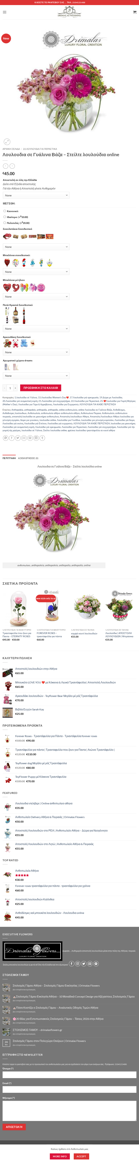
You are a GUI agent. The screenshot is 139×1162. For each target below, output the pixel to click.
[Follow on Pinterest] (96, 963)
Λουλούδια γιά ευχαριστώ (59, 423)
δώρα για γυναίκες (29, 420)
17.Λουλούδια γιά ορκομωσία (84, 397)
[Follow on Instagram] (78, 963)
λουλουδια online (47, 420)
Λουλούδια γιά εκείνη (13, 423)
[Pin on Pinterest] (30, 438)
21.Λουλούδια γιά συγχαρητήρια (54, 401)
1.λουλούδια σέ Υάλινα (26, 397)
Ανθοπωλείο (108, 413)
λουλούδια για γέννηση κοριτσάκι (97, 420)
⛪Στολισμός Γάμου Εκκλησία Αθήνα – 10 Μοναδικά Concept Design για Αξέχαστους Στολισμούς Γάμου (74, 996)
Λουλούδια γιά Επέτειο (35, 423)
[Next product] (5, 166)
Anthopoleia (17, 409)
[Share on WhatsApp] (5, 438)
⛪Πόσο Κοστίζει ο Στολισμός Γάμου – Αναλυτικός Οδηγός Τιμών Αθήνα (55, 1007)
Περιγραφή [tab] (9, 458)
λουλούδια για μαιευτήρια (123, 423)
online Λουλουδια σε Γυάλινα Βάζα (95, 409)
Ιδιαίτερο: (17, 217)
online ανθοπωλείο (68, 409)
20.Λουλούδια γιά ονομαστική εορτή (20, 401)
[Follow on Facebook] (71, 963)
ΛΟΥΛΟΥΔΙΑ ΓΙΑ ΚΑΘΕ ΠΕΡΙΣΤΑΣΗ (98, 404)
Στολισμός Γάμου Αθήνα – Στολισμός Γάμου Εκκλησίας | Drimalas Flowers (56, 985)
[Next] (136, 619)
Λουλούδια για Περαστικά (74, 427)
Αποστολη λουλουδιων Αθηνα (74, 416)
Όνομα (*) (8, 1068)
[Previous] (2, 619)
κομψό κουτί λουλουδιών (84, 633)
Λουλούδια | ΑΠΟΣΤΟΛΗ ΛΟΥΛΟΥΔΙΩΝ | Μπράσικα (119, 635)
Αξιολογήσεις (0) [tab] (28, 458)
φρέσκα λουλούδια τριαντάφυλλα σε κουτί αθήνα (91, 430)
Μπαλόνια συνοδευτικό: (16, 255)
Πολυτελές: (18, 223)
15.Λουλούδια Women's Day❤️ (53, 397)
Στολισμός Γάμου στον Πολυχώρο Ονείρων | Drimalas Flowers (49, 1040)
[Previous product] (12, 166)
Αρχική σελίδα (11, 149)
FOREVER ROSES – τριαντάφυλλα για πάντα (49, 635)
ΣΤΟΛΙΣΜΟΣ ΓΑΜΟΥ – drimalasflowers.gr (37, 1029)
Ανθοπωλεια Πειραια (91, 413)
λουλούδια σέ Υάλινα (32, 430)
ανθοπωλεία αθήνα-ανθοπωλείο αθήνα (60, 413)
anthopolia (42, 409)
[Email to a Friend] (24, 438)
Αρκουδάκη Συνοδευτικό (17, 337)
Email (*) (7, 1083)
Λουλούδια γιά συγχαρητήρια (102, 427)
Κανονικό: (13, 211)
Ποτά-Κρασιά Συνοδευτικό (18, 304)
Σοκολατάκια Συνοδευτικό (17, 228)
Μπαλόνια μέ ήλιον (14, 280)
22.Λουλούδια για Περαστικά (40, 149)
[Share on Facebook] (12, 438)
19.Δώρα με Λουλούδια (111, 397)
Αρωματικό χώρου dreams (17, 360)
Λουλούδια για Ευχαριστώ (65, 404)
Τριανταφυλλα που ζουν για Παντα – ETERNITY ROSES (17, 635)
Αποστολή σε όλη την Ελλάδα (20, 179)
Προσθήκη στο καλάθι (41, 387)
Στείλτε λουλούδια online (55, 430)
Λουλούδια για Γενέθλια (68, 420)
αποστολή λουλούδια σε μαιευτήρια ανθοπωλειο (35, 416)
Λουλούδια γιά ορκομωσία (48, 427)
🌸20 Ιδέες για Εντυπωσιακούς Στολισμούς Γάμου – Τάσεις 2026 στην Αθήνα (58, 1018)
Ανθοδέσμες (119, 409)
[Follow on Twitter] (84, 963)
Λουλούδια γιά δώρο (124, 420)
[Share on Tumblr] (42, 438)
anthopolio (53, 409)
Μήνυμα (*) (9, 1097)
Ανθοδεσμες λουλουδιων (15, 413)
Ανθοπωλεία (34, 413)
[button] (5, 12)
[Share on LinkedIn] (36, 438)
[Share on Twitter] (18, 438)
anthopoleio (30, 409)
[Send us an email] (90, 963)
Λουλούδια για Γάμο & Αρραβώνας (35, 404)
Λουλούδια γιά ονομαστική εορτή (18, 427)
